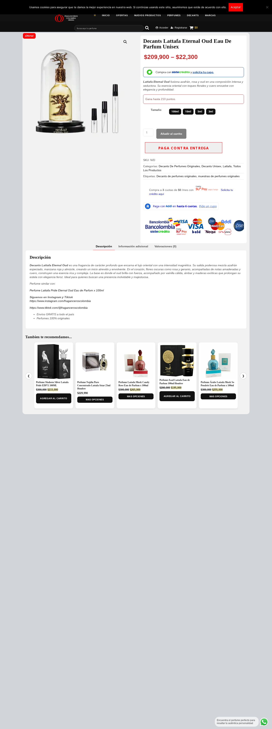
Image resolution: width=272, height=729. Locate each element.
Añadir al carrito (171, 133)
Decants (193, 15)
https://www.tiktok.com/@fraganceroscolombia (59, 307)
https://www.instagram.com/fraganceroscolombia (60, 301)
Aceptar (236, 7)
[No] (267, 7)
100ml (175, 111)
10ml (188, 111)
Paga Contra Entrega (183, 148)
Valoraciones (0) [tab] (165, 246)
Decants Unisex (211, 166)
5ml (200, 111)
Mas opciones (95, 399)
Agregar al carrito (53, 398)
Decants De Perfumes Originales (179, 166)
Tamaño (156, 109)
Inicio (106, 15)
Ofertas (122, 15)
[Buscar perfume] (149, 28)
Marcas (210, 15)
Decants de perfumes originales (177, 176)
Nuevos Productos (147, 15)
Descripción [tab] (104, 246)
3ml (210, 111)
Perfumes (174, 15)
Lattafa (227, 166)
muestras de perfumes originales (219, 176)
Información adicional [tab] (133, 246)
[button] (125, 41)
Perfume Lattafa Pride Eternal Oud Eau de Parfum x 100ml (67, 290)
